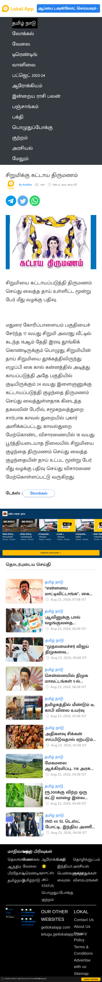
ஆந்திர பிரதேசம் (16, 870)
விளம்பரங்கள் (85, 880)
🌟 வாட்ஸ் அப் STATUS (48, 876)
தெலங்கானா (19, 859)
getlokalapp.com (55, 927)
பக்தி (61, 859)
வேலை (30, 866)
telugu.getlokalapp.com (61, 934)
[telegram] (12, 202)
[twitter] (23, 202)
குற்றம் (48, 899)
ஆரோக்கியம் (53, 859)
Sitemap (81, 973)
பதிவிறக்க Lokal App (91, 979)
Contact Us (84, 919)
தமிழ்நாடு (16, 880)
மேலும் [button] (20, 158)
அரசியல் (81, 866)
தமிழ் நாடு (24, 23)
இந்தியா (64, 866)
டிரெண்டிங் (32, 873)
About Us (82, 926)
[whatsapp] (35, 202)
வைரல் (63, 880)
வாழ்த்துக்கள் (85, 873)
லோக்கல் (31, 859)
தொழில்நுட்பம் (86, 859)
